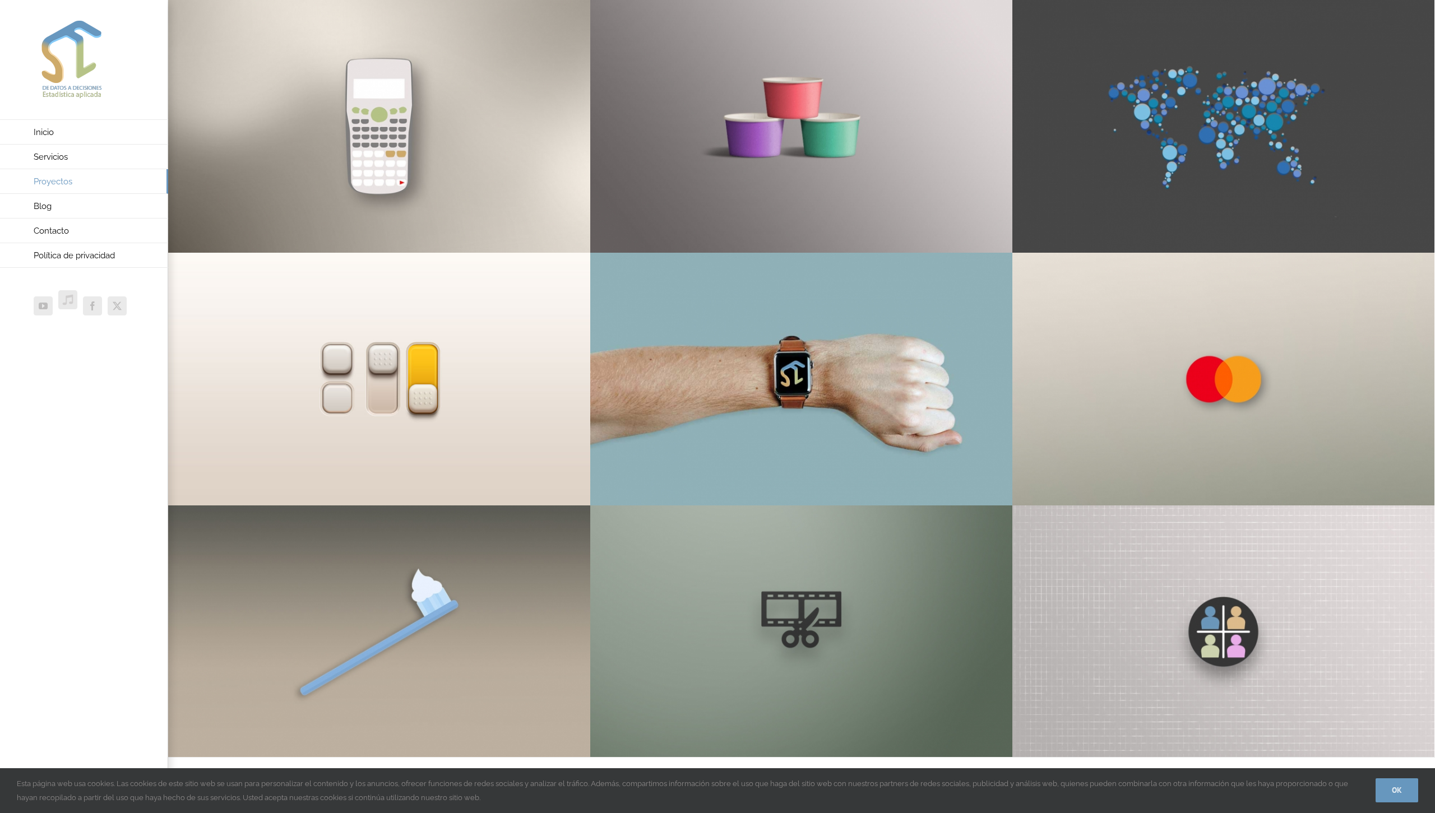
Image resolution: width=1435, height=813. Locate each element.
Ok (1397, 790)
